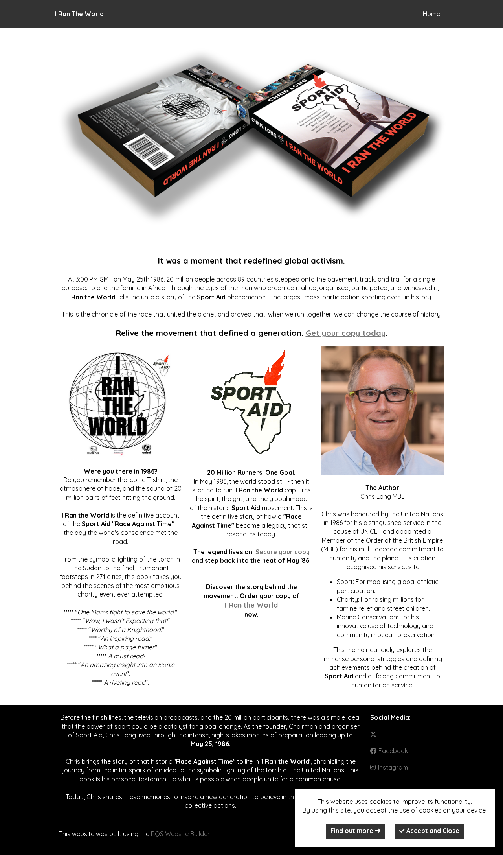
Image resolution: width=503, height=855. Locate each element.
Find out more (352, 831)
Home (431, 14)
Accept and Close (432, 831)
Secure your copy (282, 552)
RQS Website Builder (180, 834)
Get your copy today (346, 333)
